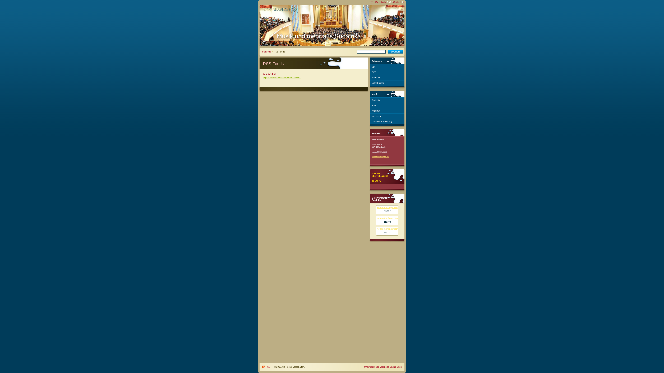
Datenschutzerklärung (382, 121)
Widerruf (376, 111)
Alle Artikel (269, 74)
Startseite (266, 52)
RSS (268, 367)
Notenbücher (378, 83)
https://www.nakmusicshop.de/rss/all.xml (282, 77)
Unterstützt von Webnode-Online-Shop (383, 367)
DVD (374, 72)
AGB (374, 105)
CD (373, 67)
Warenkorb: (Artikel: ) (389, 2)
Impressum (377, 116)
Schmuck (376, 77)
